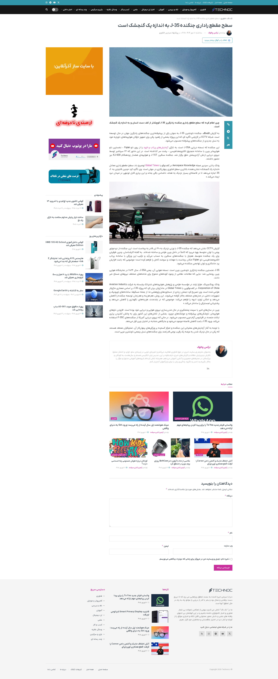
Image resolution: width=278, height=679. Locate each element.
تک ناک (229, 18)
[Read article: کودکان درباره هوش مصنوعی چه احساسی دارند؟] (128, 447)
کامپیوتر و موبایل (189, 9)
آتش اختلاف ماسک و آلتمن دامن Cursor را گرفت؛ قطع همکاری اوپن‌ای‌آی (214, 462)
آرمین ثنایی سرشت (220, 432)
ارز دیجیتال (97, 615)
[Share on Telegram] (228, 131)
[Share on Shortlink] (228, 124)
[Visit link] (74, 71)
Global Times (152, 165)
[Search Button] (47, 9)
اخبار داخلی (67, 9)
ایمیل (165, 546)
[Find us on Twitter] (229, 633)
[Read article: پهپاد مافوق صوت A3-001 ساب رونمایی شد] (94, 311)
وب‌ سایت (228, 546)
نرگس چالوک (213, 33)
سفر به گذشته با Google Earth (68, 290)
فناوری (203, 9)
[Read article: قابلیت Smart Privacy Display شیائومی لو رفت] (160, 616)
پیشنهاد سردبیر (171, 33)
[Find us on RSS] (202, 633)
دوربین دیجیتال (159, 455)
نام (230, 532)
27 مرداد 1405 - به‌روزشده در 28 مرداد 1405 (68, 208)
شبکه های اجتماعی (181, 419)
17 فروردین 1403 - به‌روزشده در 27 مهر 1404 (68, 295)
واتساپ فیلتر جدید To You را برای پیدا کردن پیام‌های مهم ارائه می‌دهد (131, 597)
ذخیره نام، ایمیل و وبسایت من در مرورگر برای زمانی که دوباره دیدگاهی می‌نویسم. (194, 559)
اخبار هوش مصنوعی (118, 455)
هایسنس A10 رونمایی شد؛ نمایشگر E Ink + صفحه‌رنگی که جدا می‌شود (65, 260)
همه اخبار (218, 2)
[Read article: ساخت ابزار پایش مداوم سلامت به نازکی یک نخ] (94, 222)
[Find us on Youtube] (222, 633)
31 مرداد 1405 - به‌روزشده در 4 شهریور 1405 (68, 281)
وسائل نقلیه (112, 9)
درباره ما (198, 2)
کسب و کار (125, 9)
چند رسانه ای (81, 9)
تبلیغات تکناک (208, 2)
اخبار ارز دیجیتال (148, 9)
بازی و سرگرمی (97, 9)
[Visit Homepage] (222, 10)
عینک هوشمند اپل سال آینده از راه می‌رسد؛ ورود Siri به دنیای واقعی (129, 629)
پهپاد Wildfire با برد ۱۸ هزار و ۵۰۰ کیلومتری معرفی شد (68, 276)
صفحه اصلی (227, 2)
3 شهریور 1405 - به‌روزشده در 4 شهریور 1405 (68, 314)
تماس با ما (189, 2)
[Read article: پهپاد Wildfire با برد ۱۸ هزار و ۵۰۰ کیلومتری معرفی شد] (94, 279)
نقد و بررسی (173, 9)
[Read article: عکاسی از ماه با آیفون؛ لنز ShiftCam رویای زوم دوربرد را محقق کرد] (171, 447)
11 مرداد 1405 (77, 224)
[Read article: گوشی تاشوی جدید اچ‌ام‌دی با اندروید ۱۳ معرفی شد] (94, 206)
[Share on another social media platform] (228, 145)
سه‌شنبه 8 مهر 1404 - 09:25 (191, 33)
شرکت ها (199, 455)
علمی (135, 9)
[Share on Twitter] (228, 138)
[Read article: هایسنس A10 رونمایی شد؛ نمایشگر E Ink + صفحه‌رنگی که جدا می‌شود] (94, 263)
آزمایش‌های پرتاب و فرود (155, 147)
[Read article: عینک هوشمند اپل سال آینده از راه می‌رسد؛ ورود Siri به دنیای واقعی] (139, 406)
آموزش (161, 9)
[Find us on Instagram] (209, 633)
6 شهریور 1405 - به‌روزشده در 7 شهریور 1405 (68, 265)
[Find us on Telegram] (215, 633)
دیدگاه (228, 495)
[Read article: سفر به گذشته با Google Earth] (94, 295)
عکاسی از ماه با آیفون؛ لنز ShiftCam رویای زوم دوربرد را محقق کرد (172, 462)
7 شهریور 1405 (206, 432)
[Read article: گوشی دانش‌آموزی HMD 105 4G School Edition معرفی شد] (94, 247)
